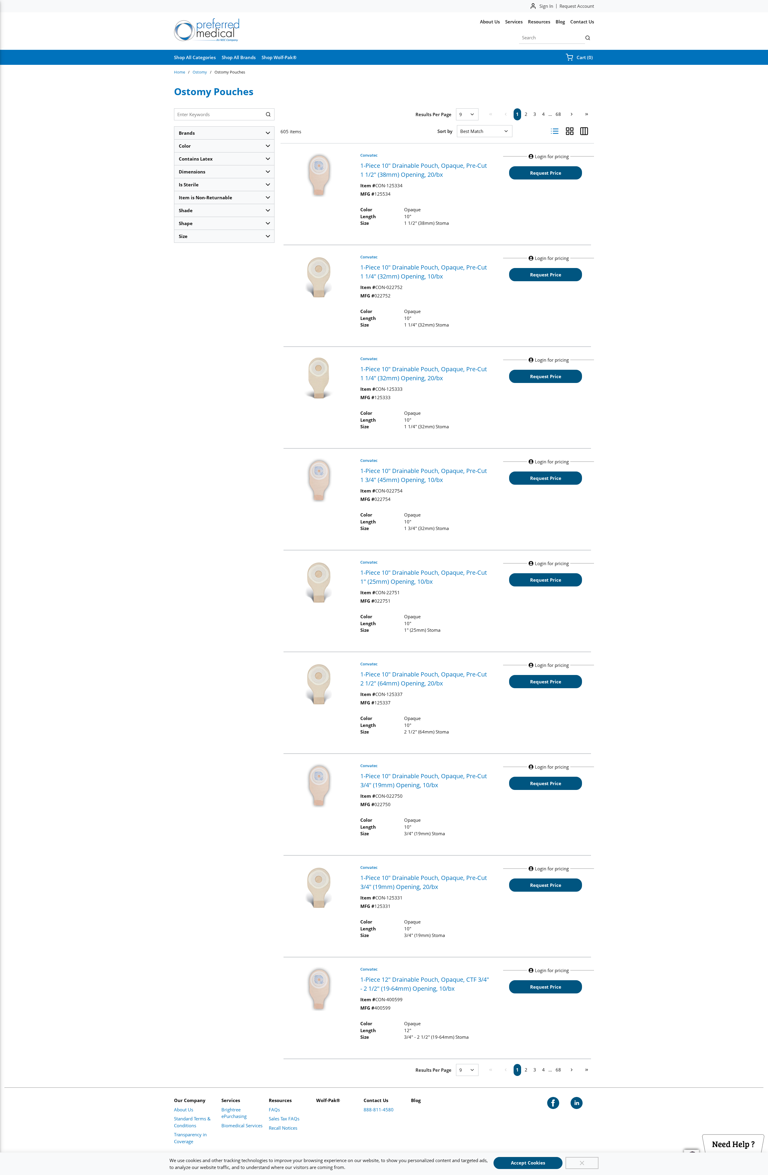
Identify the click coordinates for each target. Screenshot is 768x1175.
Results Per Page (434, 114)
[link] (490, 114)
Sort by (444, 131)
